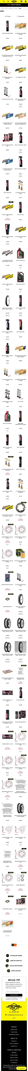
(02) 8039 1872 (15, 1012)
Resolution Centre (14, 1034)
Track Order (14, 1032)
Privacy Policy (15, 999)
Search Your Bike (14, 5)
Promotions (14, 1062)
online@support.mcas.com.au (15, 1015)
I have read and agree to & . (14, 998)
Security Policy (14, 1060)
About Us (14, 1041)
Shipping (14, 1052)
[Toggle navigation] (8, 1)
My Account (14, 1029)
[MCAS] (14, 1)
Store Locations (14, 1043)
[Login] (25, 1)
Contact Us (14, 1046)
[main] (14, 483)
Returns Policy (14, 1057)
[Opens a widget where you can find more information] (21, 1068)
